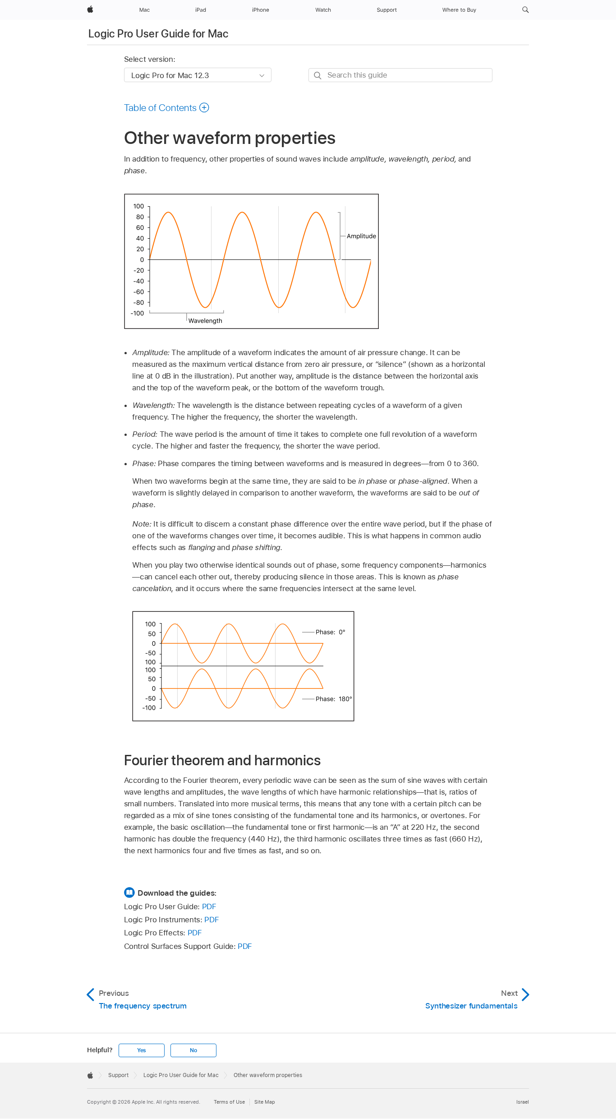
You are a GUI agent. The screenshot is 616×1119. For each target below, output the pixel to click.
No (193, 1050)
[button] (526, 10)
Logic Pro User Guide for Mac (158, 33)
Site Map (264, 1102)
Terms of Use (229, 1102)
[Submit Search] (318, 75)
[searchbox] (400, 75)
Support (118, 1075)
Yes (141, 1050)
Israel (522, 1102)
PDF (209, 906)
